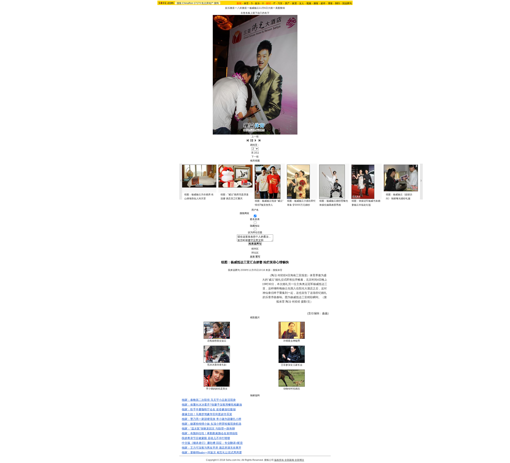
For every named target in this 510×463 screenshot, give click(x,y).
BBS (337, 3)
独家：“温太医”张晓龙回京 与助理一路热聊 (208, 428)
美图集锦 (280, 8)
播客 (316, 3)
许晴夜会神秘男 (291, 340)
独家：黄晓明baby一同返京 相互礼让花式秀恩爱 (212, 452)
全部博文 (299, 460)
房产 (287, 3)
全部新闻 (289, 460)
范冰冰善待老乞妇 (216, 364)
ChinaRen (187, 3)
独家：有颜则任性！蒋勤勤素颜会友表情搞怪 (210, 433)
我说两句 (347, 3)
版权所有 (279, 460)
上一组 (255, 136)
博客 (330, 3)
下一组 (255, 156)
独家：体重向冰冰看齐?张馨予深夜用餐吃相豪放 (212, 404)
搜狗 (216, 3)
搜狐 (179, 3)
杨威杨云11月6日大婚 (261, 8)
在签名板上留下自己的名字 (255, 13)
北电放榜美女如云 (216, 340)
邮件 (323, 3)
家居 (294, 3)
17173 (197, 3)
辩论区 (255, 252)
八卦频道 (242, 8)
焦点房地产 (207, 3)
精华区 (255, 248)
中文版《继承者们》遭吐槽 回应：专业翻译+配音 (212, 442)
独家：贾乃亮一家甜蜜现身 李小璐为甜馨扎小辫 (211, 419)
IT (274, 3)
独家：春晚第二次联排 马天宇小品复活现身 (209, 399)
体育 (246, 3)
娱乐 (257, 3)
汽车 (280, 3)
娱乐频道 (230, 8)
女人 (301, 3)
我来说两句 (234, 270)
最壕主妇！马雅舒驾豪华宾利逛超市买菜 (207, 414)
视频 (308, 3)
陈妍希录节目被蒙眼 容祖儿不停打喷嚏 (206, 438)
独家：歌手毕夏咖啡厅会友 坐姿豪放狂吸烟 (209, 409)
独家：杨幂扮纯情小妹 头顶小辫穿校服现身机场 (211, 423)
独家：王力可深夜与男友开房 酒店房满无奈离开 (211, 447)
